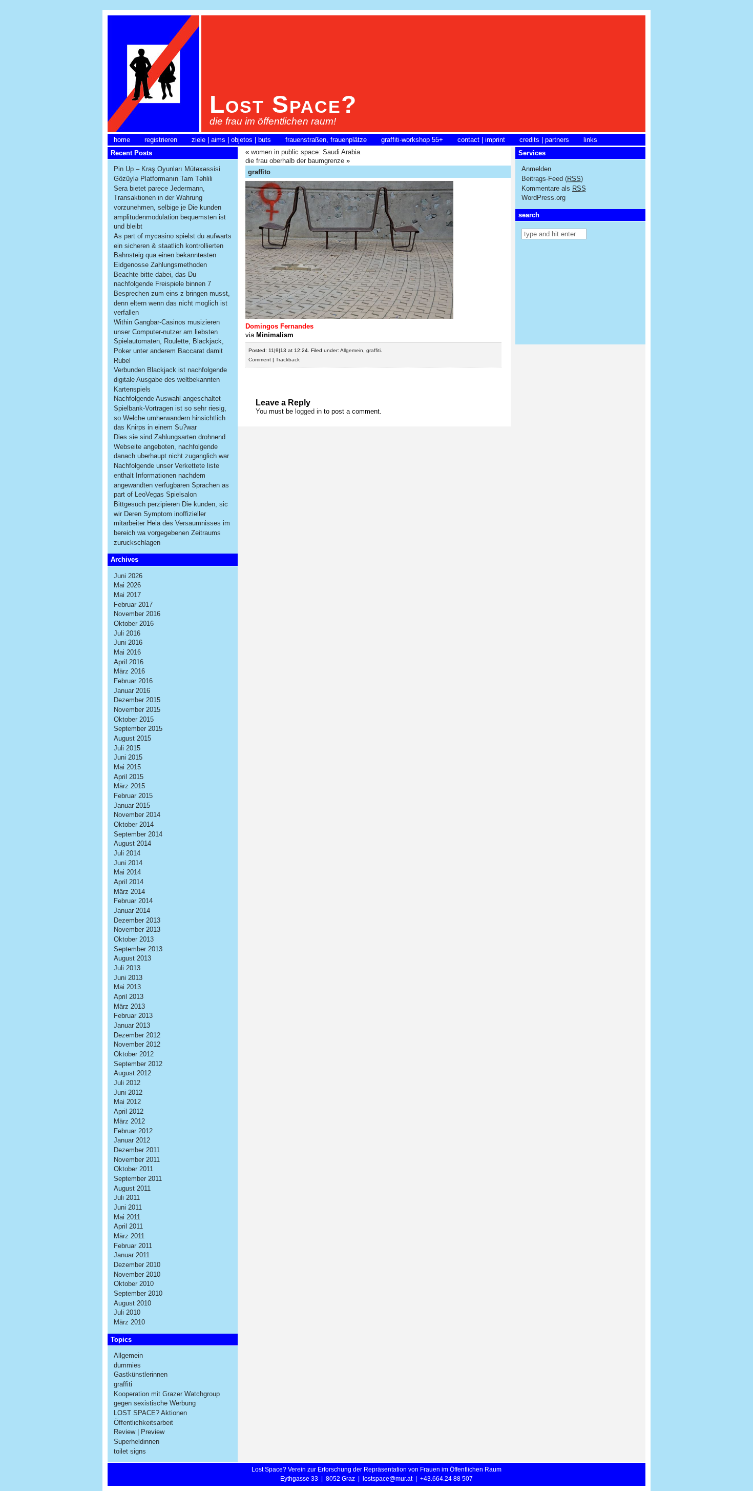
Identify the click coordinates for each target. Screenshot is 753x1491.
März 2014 (129, 891)
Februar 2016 (133, 681)
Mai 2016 (127, 652)
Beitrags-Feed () (552, 178)
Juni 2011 (128, 1207)
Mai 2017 (127, 595)
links (590, 140)
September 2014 (138, 834)
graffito (259, 172)
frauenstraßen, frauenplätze (326, 140)
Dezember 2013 (137, 920)
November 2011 (137, 1159)
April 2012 (128, 1111)
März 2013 (129, 1006)
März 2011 (129, 1236)
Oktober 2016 (134, 623)
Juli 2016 (127, 633)
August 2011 (132, 1188)
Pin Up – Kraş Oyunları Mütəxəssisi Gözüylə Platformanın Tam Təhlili (167, 173)
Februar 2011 (133, 1246)
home (122, 140)
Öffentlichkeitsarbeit (143, 1422)
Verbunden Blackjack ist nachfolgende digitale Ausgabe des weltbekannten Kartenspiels (170, 379)
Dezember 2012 (137, 1035)
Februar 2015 (133, 796)
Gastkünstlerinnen (141, 1374)
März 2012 (129, 1121)
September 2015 (138, 728)
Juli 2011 (127, 1197)
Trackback (288, 359)
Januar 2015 (132, 805)
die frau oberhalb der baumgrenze (294, 161)
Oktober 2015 (134, 719)
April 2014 (128, 882)
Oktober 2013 (134, 939)
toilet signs (130, 1451)
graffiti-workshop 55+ (412, 140)
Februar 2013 (133, 1015)
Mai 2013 (127, 987)
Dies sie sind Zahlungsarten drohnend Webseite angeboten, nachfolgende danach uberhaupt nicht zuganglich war (171, 446)
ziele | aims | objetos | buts (231, 140)
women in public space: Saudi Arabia (305, 152)
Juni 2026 (128, 576)
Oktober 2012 (134, 1054)
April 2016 (128, 662)
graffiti (123, 1384)
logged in (308, 411)
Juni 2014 (128, 863)
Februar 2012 (133, 1131)
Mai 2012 (127, 1102)
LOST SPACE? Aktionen (150, 1413)
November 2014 (137, 815)
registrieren (160, 140)
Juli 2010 (127, 1312)
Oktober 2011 (133, 1169)
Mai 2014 (127, 872)
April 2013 (128, 996)
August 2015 (132, 738)
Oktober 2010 (134, 1284)
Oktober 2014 (134, 824)
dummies (127, 1365)
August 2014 (132, 843)
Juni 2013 (128, 978)
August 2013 (132, 958)
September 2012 (138, 1064)
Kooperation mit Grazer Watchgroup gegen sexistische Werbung (167, 1398)
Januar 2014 (132, 910)
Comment (259, 359)
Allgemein (128, 1355)
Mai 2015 (127, 767)
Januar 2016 (132, 691)
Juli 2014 (127, 853)
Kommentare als (553, 188)
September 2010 (138, 1293)
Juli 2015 (127, 748)
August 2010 (132, 1303)
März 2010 (129, 1322)
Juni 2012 (128, 1092)
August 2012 (132, 1073)
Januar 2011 (132, 1255)
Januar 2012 (132, 1140)
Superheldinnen (136, 1441)
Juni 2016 (128, 642)
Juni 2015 (128, 757)
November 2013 (137, 929)
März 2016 (129, 671)
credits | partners (544, 140)
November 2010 (137, 1274)
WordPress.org (543, 197)
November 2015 (137, 709)
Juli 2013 (127, 968)
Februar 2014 (133, 901)
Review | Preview (139, 1432)
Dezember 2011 (137, 1150)
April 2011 (128, 1226)
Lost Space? (283, 104)
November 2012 (137, 1044)
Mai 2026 (127, 585)
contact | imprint (481, 140)
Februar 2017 (133, 604)
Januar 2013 (132, 1025)
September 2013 (138, 949)
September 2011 (138, 1178)
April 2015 (128, 777)
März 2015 (129, 786)
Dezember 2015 (137, 700)
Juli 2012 (127, 1083)
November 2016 (137, 614)
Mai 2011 (127, 1217)
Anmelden (536, 169)
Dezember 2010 (137, 1265)
